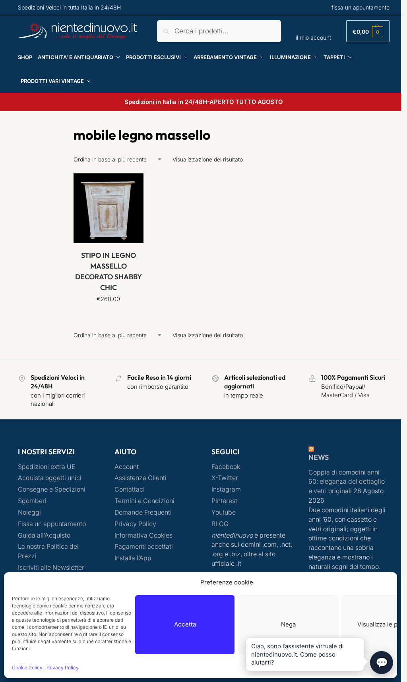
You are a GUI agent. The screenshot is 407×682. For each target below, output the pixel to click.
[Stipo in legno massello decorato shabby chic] (108, 208)
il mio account (313, 37)
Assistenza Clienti (140, 478)
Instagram (226, 489)
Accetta (185, 624)
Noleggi (29, 512)
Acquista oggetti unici (49, 478)
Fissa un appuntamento (52, 524)
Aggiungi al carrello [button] (108, 316)
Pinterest (224, 501)
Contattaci (129, 489)
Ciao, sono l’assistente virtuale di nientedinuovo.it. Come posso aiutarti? (297, 654)
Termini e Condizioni (144, 501)
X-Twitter (224, 478)
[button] (368, 31)
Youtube (223, 512)
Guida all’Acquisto (44, 535)
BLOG (220, 524)
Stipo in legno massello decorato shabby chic (108, 271)
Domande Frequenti (143, 512)
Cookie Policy (27, 667)
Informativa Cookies (143, 535)
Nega (288, 624)
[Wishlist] (132, 185)
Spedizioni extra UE (46, 467)
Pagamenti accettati (143, 546)
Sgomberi (32, 501)
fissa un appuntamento (360, 7)
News (318, 457)
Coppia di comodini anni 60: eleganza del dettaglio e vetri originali (346, 482)
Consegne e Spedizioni (51, 489)
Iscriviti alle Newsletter (51, 567)
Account (126, 467)
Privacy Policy (63, 667)
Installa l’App (132, 558)
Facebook (225, 467)
